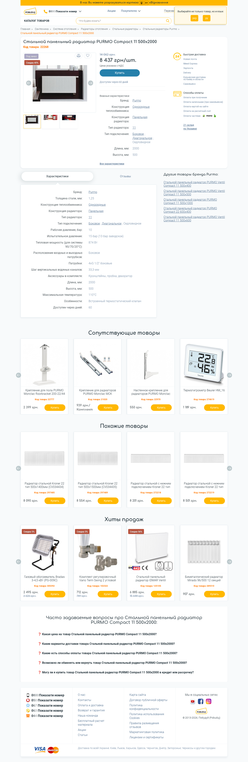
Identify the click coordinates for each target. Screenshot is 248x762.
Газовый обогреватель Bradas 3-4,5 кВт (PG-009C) (44, 578)
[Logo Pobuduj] (31, 11)
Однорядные (141, 107)
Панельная (140, 117)
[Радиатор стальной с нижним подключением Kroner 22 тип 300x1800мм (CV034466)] (204, 457)
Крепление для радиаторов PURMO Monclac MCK (97, 392)
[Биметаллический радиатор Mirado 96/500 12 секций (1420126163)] (204, 550)
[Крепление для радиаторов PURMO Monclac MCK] (97, 364)
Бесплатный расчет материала (91, 722)
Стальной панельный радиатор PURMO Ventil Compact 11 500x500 (194, 192)
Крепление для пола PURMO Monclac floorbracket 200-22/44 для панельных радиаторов (44, 392)
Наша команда (88, 715)
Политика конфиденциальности (144, 707)
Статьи (83, 735)
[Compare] (78, 55)
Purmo (137, 100)
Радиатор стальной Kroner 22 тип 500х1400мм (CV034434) (44, 485)
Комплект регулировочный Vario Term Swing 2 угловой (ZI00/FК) (97, 578)
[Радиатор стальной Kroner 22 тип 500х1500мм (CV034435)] (97, 457)
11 (134, 127)
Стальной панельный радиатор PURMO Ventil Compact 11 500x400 (194, 184)
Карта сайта (137, 695)
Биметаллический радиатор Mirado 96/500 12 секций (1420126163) (204, 578)
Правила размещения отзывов (144, 725)
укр (194, 18)
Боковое (138, 134)
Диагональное (142, 138)
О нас (81, 695)
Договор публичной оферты (148, 700)
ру (206, 18)
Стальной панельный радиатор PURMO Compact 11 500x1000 (190, 201)
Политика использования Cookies (146, 716)
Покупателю (129, 10)
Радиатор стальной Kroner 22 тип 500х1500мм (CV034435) (97, 485)
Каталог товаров (36, 20)
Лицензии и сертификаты (146, 737)
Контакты (84, 700)
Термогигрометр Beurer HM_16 (204, 390)
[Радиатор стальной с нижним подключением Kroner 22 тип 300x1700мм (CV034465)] (150, 457)
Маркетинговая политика (146, 732)
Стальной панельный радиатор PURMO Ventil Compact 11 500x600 (194, 218)
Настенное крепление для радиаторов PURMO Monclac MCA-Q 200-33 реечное (150, 392)
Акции (111, 10)
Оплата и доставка (90, 705)
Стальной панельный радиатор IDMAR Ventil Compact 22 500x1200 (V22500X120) (151, 578)
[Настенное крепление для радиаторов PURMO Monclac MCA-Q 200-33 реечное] (150, 364)
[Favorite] (88, 55)
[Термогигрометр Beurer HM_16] (204, 364)
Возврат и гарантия (91, 710)
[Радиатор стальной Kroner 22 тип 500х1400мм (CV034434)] (44, 457)
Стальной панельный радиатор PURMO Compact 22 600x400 (190, 210)
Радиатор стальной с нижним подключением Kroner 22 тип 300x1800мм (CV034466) (204, 485)
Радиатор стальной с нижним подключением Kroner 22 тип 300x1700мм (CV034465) (151, 485)
